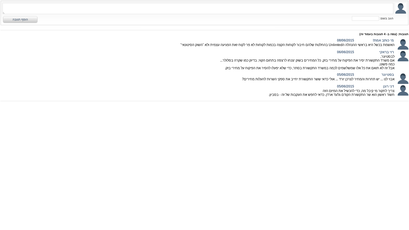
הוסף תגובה (20, 19)
